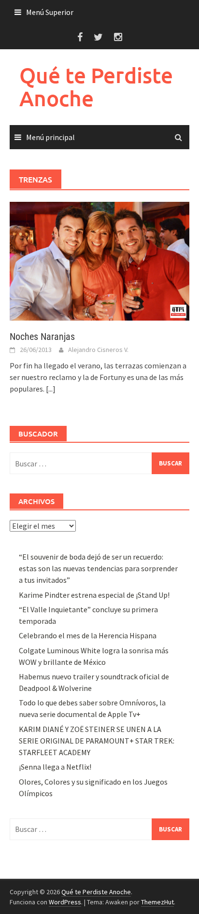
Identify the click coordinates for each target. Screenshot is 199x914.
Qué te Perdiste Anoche (96, 87)
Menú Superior (49, 12)
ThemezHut (157, 902)
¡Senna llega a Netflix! (55, 767)
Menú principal (50, 137)
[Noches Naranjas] (99, 260)
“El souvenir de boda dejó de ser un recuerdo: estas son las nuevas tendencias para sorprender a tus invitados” (98, 568)
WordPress (65, 902)
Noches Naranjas (42, 336)
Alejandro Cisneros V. (98, 349)
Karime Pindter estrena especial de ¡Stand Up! (94, 595)
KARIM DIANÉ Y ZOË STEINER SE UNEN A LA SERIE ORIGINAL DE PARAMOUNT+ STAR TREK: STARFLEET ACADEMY (96, 740)
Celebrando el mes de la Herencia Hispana (87, 635)
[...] (51, 389)
